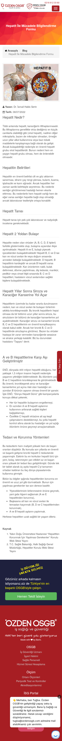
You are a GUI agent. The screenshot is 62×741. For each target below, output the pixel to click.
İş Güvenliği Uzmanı (31, 652)
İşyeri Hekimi (31, 656)
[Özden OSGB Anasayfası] (23, 6)
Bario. (39, 639)
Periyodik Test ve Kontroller (31, 681)
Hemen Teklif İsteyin (31, 596)
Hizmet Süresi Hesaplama (31, 664)
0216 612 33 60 (52, 2)
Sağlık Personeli (31, 660)
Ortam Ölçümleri (31, 677)
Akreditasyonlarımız (31, 685)
